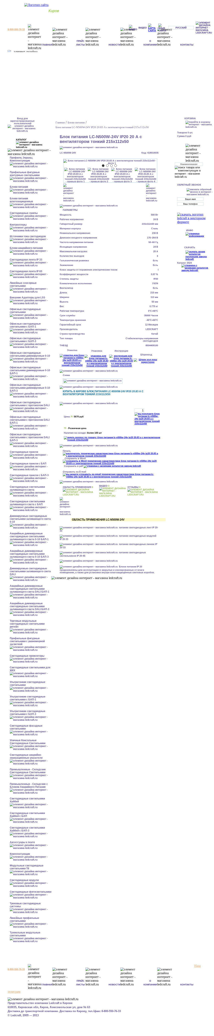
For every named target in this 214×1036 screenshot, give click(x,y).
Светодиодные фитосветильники (30, 891)
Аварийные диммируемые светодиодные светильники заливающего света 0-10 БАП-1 (29, 536)
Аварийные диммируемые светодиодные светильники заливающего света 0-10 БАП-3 (29, 554)
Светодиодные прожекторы (27, 655)
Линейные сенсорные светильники (23, 284)
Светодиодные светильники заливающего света (27, 488)
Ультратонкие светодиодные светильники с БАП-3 (27, 713)
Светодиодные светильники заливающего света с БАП (27, 503)
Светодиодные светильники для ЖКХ (30, 669)
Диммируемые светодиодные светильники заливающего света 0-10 (30, 519)
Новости (114, 44)
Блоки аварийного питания (26, 248)
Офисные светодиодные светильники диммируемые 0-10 (30, 354)
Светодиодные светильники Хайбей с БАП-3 (27, 829)
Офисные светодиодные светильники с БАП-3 (25, 340)
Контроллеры (18, 224)
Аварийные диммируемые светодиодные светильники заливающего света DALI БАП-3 (29, 606)
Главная (46, 44)
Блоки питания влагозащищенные (21, 200)
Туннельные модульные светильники (25, 934)
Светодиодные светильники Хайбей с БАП (27, 815)
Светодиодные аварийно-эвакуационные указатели (26, 756)
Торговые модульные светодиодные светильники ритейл (27, 623)
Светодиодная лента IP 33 (26, 259)
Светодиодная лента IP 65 (26, 271)
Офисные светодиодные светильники (25, 311)
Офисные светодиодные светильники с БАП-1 (25, 325)
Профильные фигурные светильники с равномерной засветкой (27, 641)
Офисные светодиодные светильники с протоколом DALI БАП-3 (29, 437)
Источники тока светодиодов (28, 236)
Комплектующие (20, 853)
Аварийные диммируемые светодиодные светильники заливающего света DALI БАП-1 (29, 588)
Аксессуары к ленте (22, 842)
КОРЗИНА (190, 118)
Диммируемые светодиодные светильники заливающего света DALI (30, 571)
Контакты (186, 44)
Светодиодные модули (24, 880)
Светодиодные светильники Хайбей (27, 800)
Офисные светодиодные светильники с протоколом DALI (29, 404)
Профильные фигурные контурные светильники (25, 174)
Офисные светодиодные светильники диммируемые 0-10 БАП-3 (30, 387)
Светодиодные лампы (24, 213)
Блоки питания (19, 186)
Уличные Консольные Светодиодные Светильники (27, 742)
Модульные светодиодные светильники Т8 (26, 867)
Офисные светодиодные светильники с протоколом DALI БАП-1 (29, 420)
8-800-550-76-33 (16, 29)
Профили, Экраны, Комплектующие (21, 159)
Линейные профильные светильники (24, 919)
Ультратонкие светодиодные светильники (27, 683)
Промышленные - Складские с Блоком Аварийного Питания (29, 785)
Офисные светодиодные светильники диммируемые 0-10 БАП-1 (30, 370)
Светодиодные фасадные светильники (26, 727)
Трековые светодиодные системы (25, 905)
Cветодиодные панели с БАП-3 (29, 475)
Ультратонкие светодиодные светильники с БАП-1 (27, 698)
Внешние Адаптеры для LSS (27, 297)
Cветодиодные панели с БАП (28, 463)
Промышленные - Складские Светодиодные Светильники (28, 771)
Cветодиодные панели (24, 451)
